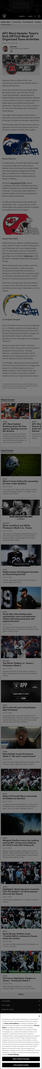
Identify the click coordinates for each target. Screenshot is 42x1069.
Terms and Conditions (11, 1023)
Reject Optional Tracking (21, 1059)
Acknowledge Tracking (21, 1065)
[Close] (39, 1016)
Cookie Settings (13, 1054)
